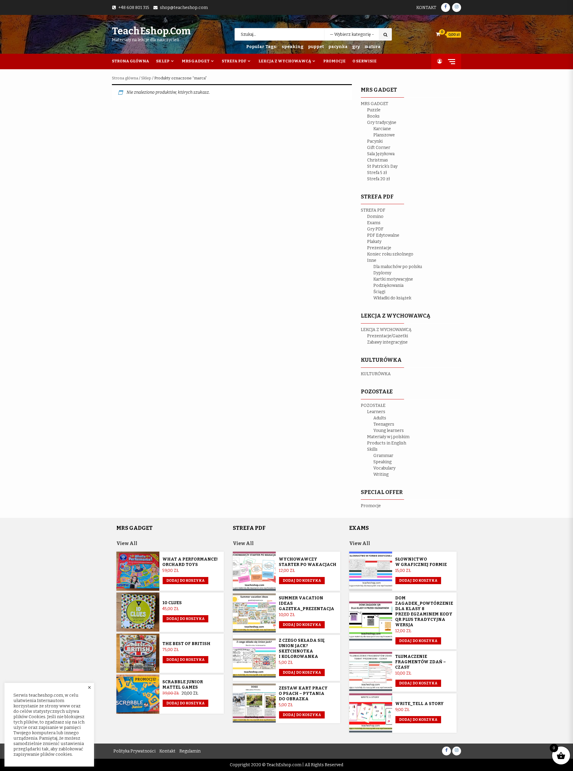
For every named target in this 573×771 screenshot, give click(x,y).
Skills (372, 449)
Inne (371, 260)
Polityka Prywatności (134, 751)
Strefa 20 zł (378, 178)
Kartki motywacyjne (393, 279)
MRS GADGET (374, 103)
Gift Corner (378, 147)
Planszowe (384, 135)
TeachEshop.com (151, 31)
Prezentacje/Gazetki (387, 335)
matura (372, 46)
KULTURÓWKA (376, 373)
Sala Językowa (381, 153)
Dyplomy (382, 273)
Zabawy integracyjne (387, 342)
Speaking (382, 461)
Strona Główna (130, 61)
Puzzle (374, 110)
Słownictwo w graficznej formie (421, 562)
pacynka (338, 46)
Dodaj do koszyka (185, 703)
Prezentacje (379, 247)
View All (126, 543)
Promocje (334, 61)
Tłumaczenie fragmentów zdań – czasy (420, 662)
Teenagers (383, 424)
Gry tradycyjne (381, 122)
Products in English (386, 443)
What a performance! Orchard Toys (190, 562)
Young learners (388, 430)
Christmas (377, 160)
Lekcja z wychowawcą (284, 61)
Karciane (382, 128)
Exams (374, 222)
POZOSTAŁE (373, 405)
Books (373, 116)
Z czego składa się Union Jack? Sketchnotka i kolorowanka (302, 648)
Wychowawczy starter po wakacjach (307, 562)
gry (356, 46)
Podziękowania (388, 285)
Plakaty (374, 241)
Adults (379, 418)
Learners (376, 411)
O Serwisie (364, 61)
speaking (293, 46)
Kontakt (426, 7)
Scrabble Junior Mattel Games (182, 684)
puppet (316, 46)
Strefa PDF (234, 61)
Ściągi (379, 291)
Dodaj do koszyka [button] (185, 580)
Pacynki (375, 141)
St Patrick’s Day (382, 166)
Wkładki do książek (392, 298)
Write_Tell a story (419, 703)
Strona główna (125, 78)
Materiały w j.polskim (388, 436)
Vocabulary (384, 468)
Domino (375, 216)
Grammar (383, 455)
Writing (381, 474)
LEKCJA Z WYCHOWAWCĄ (386, 329)
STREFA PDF (373, 210)
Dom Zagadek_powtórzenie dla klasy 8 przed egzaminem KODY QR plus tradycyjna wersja (424, 611)
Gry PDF (375, 229)
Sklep (163, 61)
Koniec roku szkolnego (390, 254)
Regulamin (190, 751)
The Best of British (186, 643)
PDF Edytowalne (383, 235)
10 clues (172, 602)
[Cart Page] (438, 34)
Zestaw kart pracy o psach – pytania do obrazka (303, 693)
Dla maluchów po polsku (397, 266)
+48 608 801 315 (133, 7)
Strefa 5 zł (377, 172)
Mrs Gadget (196, 61)
